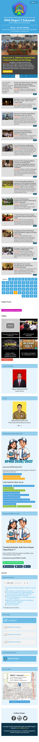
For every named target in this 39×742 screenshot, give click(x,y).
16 (27, 282)
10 (3, 282)
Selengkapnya (8, 71)
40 (15, 292)
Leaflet (20, 699)
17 (31, 282)
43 (27, 292)
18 (35, 282)
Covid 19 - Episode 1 (12, 605)
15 (23, 282)
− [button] (5, 677)
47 (27, 296)
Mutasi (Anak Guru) (8, 488)
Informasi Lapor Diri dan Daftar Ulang (12, 474)
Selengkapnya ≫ (7, 359)
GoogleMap (13, 702)
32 (19, 289)
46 (23, 296)
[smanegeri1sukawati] (14, 720)
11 (7, 282)
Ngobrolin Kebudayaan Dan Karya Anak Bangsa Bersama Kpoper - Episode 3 (19, 601)
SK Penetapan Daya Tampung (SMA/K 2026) (14, 478)
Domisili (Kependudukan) (10, 506)
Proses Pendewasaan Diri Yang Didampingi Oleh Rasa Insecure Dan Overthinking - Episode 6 (20, 593)
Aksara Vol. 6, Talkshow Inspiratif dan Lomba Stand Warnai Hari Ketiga (19, 58)
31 (15, 289)
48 (31, 296)
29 (7, 289)
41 (19, 292)
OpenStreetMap (26, 699)
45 (35, 292)
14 (19, 282)
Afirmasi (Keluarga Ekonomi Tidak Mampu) (24, 485)
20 (7, 286)
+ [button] (5, 675)
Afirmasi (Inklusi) (8, 485)
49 (35, 296)
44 (31, 292)
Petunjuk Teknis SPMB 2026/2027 (12, 476)
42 (23, 292)
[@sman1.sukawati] (19, 720)
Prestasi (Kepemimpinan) (10, 504)
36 (35, 289)
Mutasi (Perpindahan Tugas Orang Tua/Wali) (14, 490)
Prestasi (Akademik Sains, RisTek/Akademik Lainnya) (16, 495)
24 (23, 286)
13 (15, 282)
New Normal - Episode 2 (13, 603)
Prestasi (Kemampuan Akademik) (11, 492)
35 (31, 289)
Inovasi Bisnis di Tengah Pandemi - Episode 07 (19, 591)
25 (27, 286)
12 (11, 282)
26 (31, 286)
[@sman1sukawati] (25, 720)
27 (35, 286)
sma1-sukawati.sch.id (22, 728)
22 (15, 286)
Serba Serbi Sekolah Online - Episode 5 (17, 595)
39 (11, 292)
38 (7, 292)
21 (11, 286)
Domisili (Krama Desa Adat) (24, 506)
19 (3, 286)
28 (3, 289)
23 (19, 286)
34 (27, 289)
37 (3, 292)
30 (11, 289)
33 (23, 289)
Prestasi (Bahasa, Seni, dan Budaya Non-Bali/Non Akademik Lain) (19, 501)
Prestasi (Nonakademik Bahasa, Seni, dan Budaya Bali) (16, 499)
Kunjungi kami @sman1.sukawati (11, 310)
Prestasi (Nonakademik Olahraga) (12, 497)
